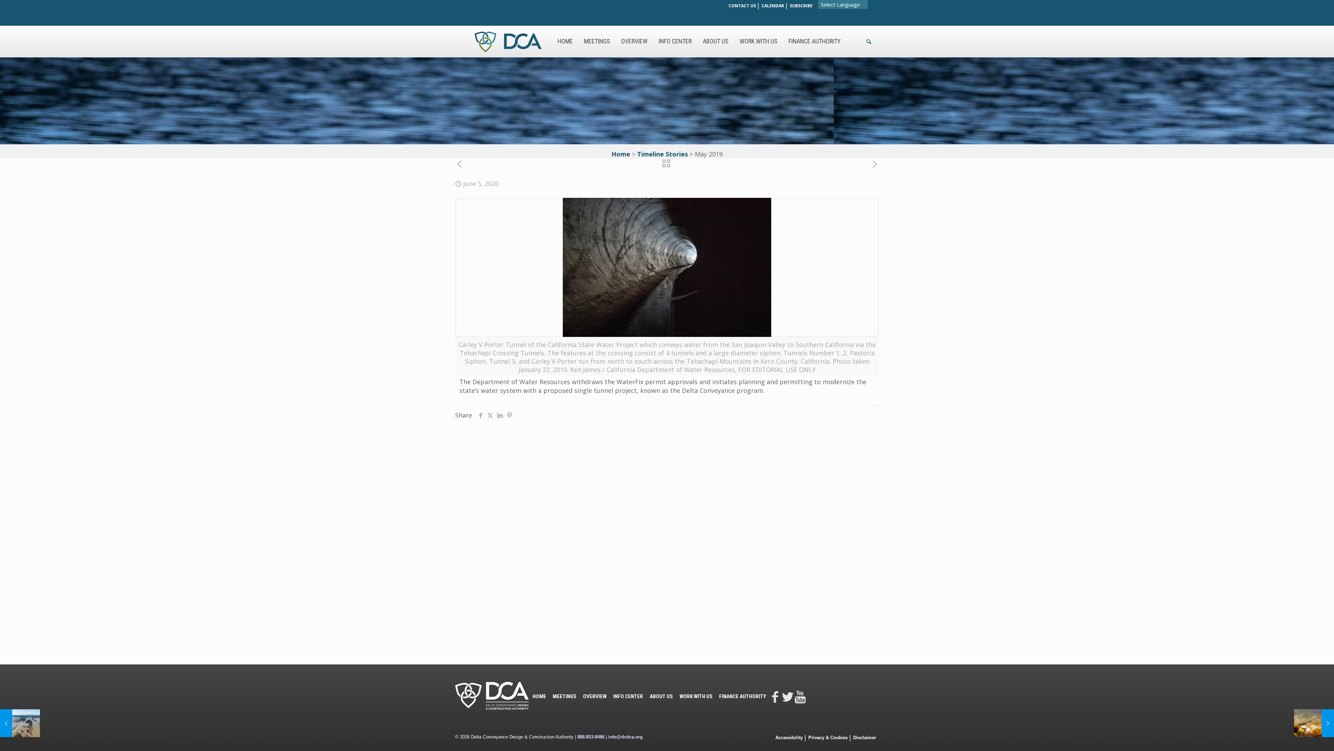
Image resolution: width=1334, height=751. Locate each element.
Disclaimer (864, 737)
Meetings (564, 696)
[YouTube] (800, 696)
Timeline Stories (662, 154)
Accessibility (789, 737)
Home (620, 154)
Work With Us (696, 696)
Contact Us (742, 6)
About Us (661, 696)
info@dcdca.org (625, 737)
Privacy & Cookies (828, 737)
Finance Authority (742, 696)
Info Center (628, 696)
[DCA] (508, 41)
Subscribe (801, 6)
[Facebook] (775, 696)
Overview (595, 696)
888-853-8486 (590, 737)
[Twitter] (787, 696)
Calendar (772, 6)
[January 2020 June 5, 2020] (1314, 723)
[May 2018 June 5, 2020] (20, 723)
